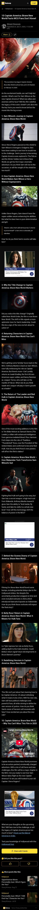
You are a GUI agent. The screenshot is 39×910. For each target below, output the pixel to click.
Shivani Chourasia (13, 24)
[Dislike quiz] (28, 863)
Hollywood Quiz (8, 844)
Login (34, 3)
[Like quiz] (10, 863)
